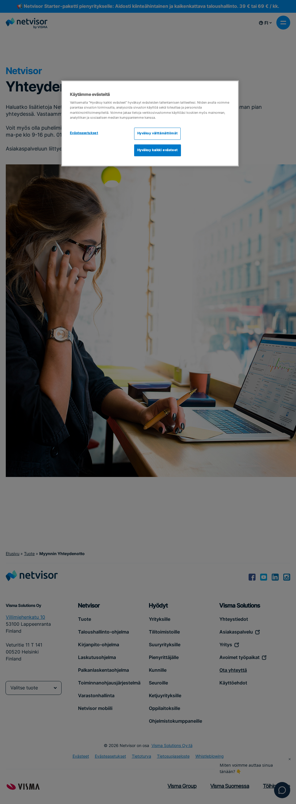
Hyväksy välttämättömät (157, 133)
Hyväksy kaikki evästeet (157, 150)
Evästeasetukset (84, 133)
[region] (150, 123)
